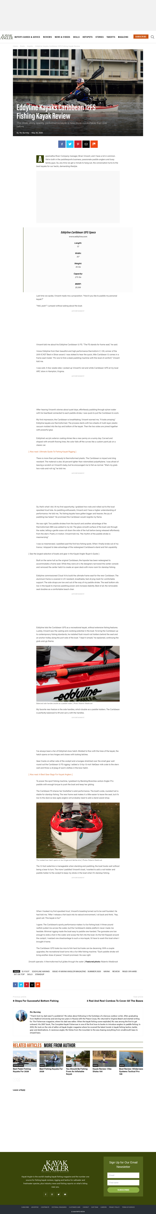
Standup (39, 974)
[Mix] (94, 144)
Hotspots (88, 36)
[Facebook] (62, 144)
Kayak (107, 971)
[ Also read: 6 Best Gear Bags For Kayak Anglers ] (51, 774)
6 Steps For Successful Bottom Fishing (36, 1000)
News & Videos (62, 36)
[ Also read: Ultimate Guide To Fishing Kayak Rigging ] (52, 451)
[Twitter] (70, 144)
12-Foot (25, 971)
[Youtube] (65, 1194)
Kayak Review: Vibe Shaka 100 (102, 1070)
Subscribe (140, 36)
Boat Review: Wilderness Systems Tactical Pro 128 (131, 1071)
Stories (100, 36)
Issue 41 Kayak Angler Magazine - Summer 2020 (76, 971)
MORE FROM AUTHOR (59, 1045)
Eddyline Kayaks (41, 971)
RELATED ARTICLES (27, 1045)
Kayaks (30, 46)
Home (15, 46)
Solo (30, 974)
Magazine (123, 36)
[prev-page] (14, 1079)
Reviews (47, 36)
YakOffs (111, 36)
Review (116, 971)
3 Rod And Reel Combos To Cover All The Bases (115, 1000)
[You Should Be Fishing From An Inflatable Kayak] (78, 1059)
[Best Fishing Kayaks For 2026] (51, 1059)
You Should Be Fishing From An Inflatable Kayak (77, 1071)
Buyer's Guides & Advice (27, 36)
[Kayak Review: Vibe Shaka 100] (105, 1059)
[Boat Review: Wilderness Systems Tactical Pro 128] (131, 1059)
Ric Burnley (24, 132)
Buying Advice (18, 1065)
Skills (76, 36)
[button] (152, 37)
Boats (22, 46)
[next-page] (18, 1079)
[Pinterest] (78, 144)
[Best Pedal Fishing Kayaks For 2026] (25, 1059)
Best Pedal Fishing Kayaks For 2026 (22, 1070)
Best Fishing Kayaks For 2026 (51, 1070)
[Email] (86, 144)
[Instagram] (52, 1194)
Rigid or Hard (129, 971)
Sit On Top (19, 974)
